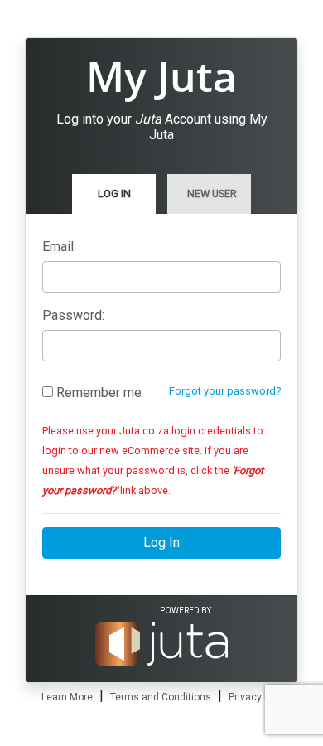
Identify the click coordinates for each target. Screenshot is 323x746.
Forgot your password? (225, 391)
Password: (73, 315)
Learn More (67, 697)
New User (212, 193)
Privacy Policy (260, 697)
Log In (114, 193)
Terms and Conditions (160, 697)
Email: (59, 246)
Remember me (97, 392)
